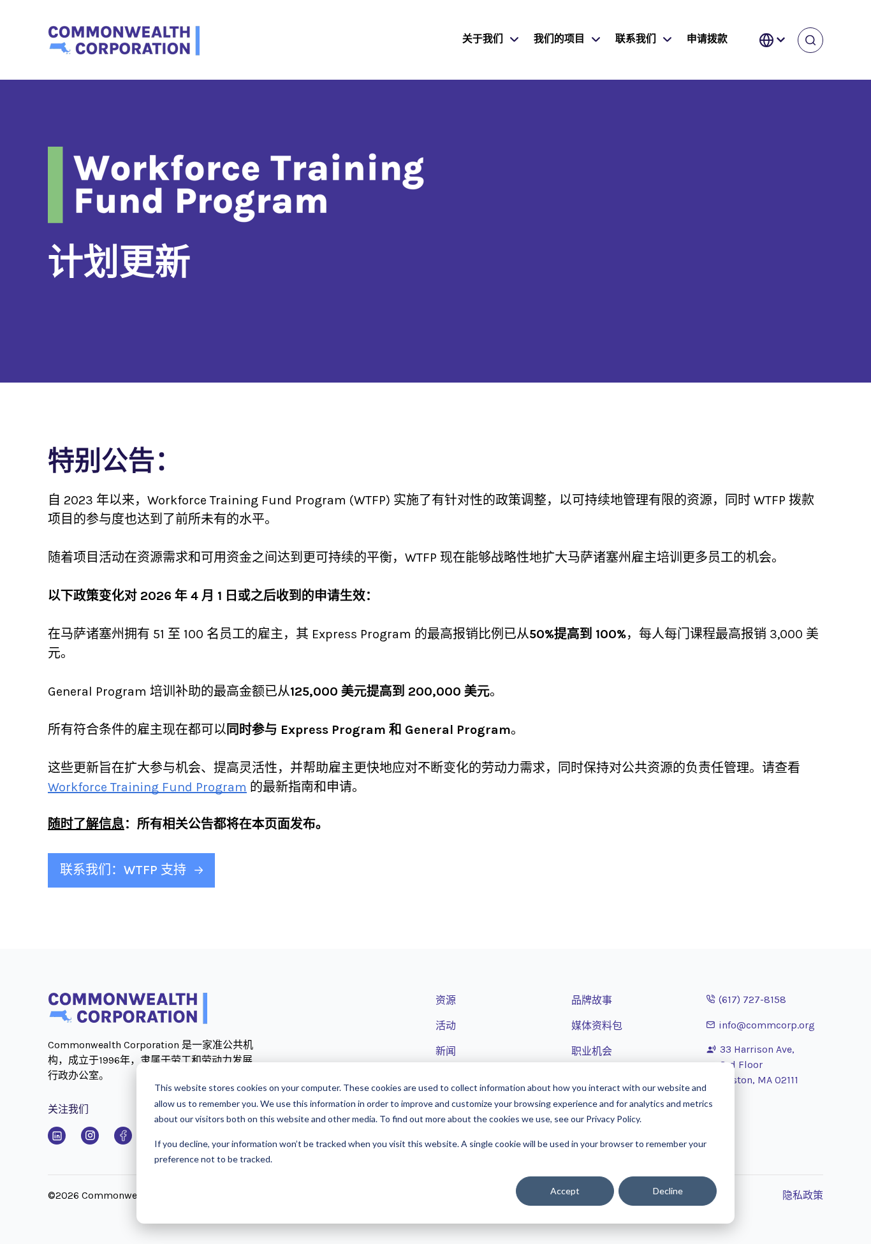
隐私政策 (802, 1195)
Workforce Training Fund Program (147, 787)
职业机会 (591, 1051)
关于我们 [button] (482, 39)
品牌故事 (591, 1000)
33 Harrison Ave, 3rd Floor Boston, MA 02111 (759, 1064)
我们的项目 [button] (559, 39)
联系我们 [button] (635, 39)
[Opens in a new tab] (57, 1136)
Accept (565, 1190)
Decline (668, 1190)
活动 (445, 1026)
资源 (445, 1000)
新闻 (445, 1051)
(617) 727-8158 (746, 999)
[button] (511, 40)
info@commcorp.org (760, 1024)
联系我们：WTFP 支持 (123, 870)
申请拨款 (707, 39)
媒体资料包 (596, 1026)
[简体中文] (772, 40)
